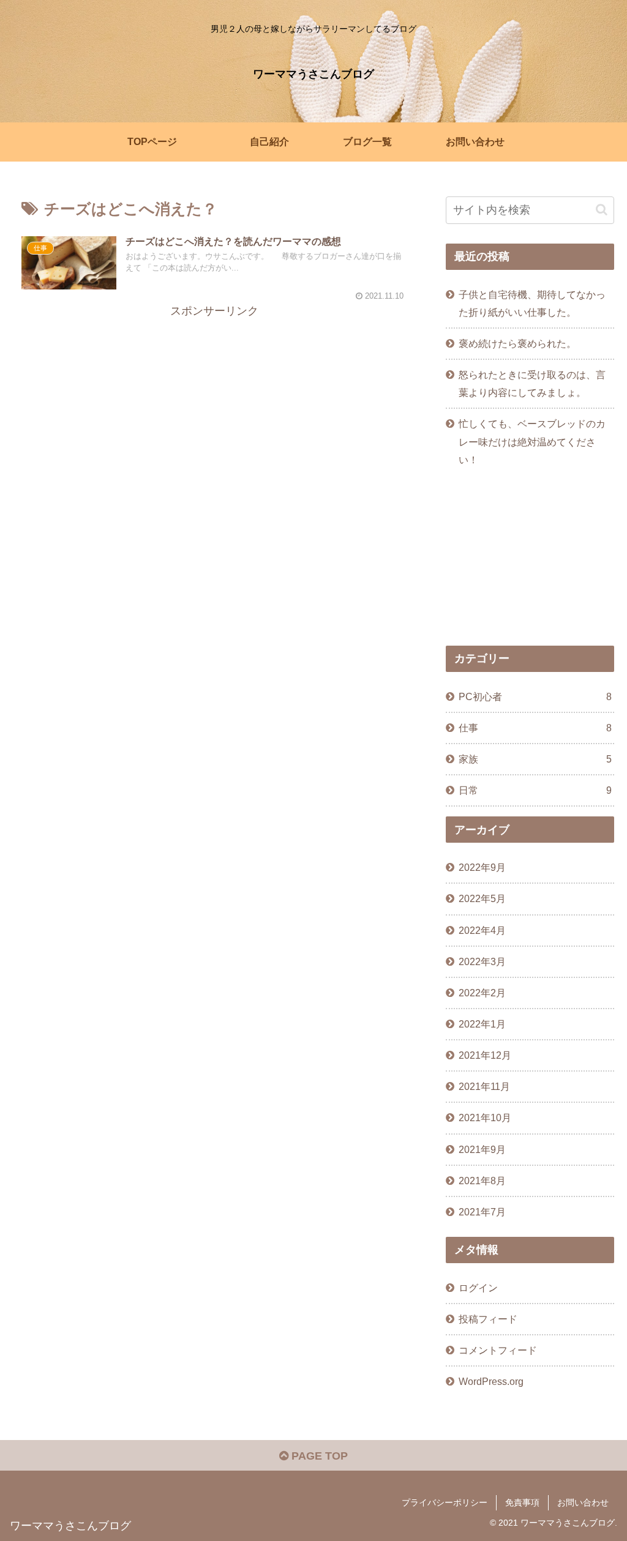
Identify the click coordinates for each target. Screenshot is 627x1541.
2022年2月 (482, 992)
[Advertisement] (214, 407)
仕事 (535, 727)
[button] (601, 210)
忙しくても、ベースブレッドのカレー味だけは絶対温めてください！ (532, 441)
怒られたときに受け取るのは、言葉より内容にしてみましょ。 (532, 383)
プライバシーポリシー (444, 1502)
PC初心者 (535, 696)
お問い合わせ (583, 1502)
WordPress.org (491, 1381)
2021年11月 (484, 1086)
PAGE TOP (318, 1456)
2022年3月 (482, 961)
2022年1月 (482, 1023)
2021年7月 (482, 1211)
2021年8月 (482, 1180)
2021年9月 (482, 1149)
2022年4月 (482, 930)
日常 (535, 790)
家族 (535, 758)
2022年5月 (482, 898)
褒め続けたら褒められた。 (517, 343)
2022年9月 (482, 867)
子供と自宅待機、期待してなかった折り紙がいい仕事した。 (532, 303)
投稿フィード (488, 1318)
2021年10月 (485, 1117)
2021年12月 (485, 1055)
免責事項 (522, 1502)
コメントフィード (498, 1350)
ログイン (478, 1287)
